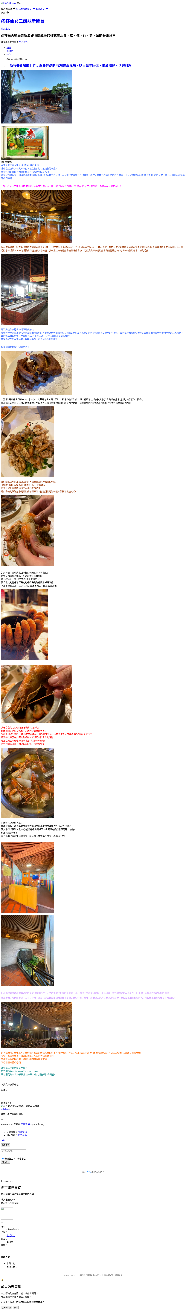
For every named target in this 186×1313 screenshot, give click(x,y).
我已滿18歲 (6, 1308)
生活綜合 (23, 42)
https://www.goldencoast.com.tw (24, 1071)
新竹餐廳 (22, 1135)
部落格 (10, 51)
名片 (9, 54)
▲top (3, 1140)
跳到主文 (5, 29)
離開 (15, 1308)
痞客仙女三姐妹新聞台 (23, 21)
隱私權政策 (108, 1275)
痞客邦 (24, 1124)
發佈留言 (5, 1162)
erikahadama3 (7, 1109)
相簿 (9, 47)
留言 (30, 1124)
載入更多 (5, 1145)
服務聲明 (118, 1275)
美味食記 (22, 1132)
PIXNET (73, 1275)
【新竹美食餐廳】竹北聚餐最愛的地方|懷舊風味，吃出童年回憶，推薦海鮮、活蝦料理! (69, 65)
